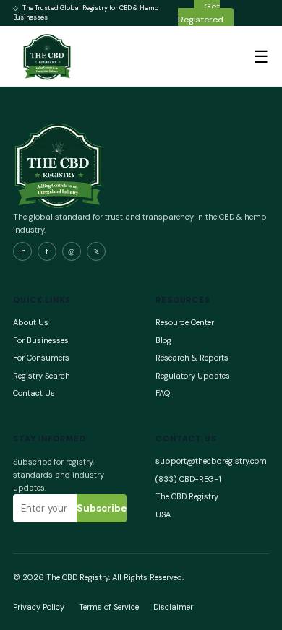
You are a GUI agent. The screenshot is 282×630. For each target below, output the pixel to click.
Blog (163, 340)
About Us (30, 322)
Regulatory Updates (192, 376)
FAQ (162, 393)
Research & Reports (191, 358)
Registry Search (41, 376)
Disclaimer (173, 607)
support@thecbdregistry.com (211, 461)
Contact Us (34, 393)
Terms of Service (109, 607)
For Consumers (41, 358)
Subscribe (102, 508)
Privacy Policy (38, 607)
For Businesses (41, 340)
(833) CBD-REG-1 (188, 479)
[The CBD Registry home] (47, 56)
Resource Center (184, 322)
